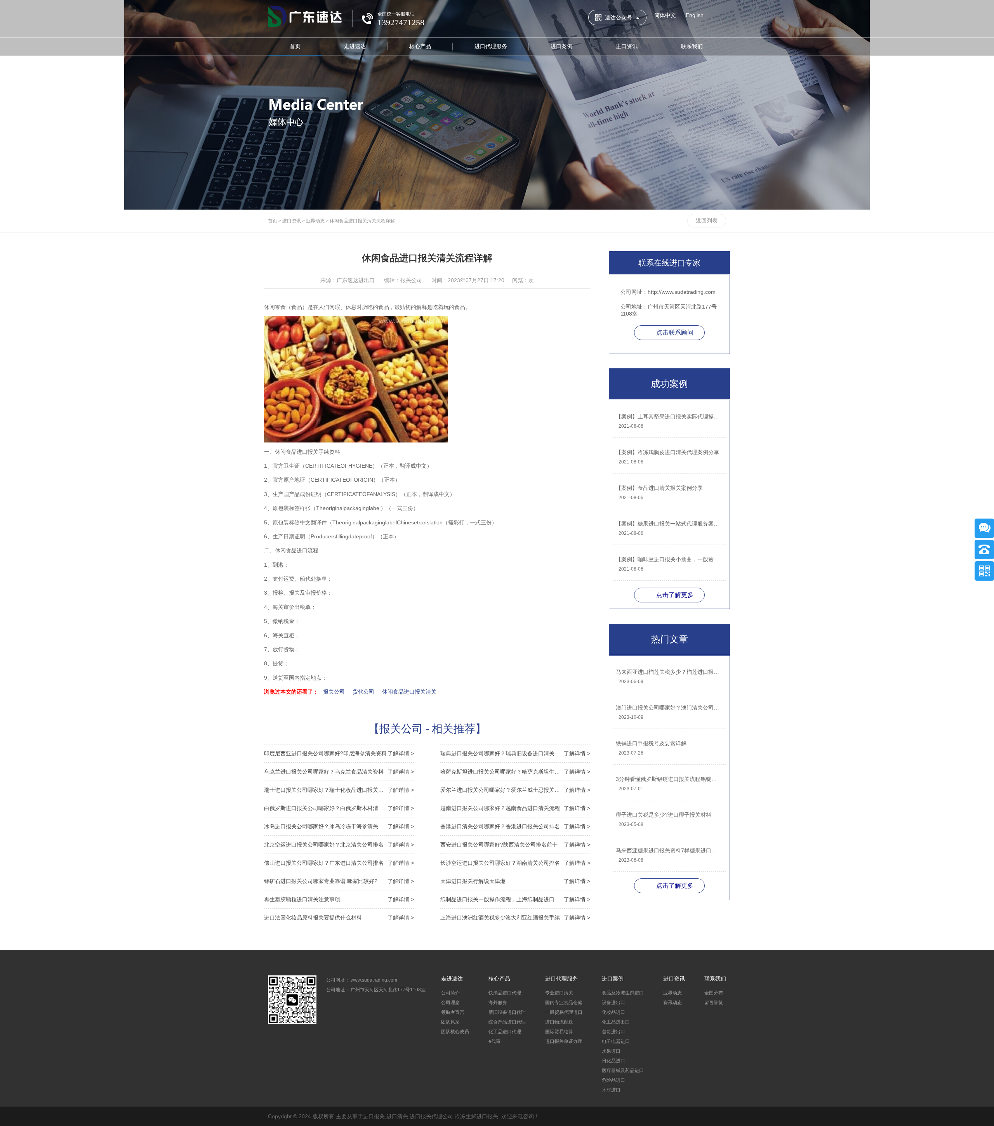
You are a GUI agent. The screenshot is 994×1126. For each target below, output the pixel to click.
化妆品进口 (613, 1012)
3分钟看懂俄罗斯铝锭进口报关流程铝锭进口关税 (669, 779)
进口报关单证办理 (563, 1041)
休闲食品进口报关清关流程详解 (362, 221)
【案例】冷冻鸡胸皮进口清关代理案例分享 (667, 452)
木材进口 (611, 1090)
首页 (295, 46)
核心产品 (420, 46)
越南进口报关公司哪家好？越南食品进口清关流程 (515, 808)
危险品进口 (613, 1080)
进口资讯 (627, 46)
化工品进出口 (616, 1022)
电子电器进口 (616, 1041)
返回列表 (707, 220)
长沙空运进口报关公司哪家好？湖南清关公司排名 (515, 863)
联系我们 (692, 46)
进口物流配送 (559, 1022)
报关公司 (334, 692)
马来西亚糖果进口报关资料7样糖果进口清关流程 (669, 850)
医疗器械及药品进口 (623, 1070)
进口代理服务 (490, 46)
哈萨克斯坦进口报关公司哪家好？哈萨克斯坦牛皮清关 (515, 772)
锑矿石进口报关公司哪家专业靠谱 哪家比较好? (339, 881)
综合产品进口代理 (507, 1022)
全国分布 (713, 993)
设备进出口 (613, 1002)
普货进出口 (613, 1031)
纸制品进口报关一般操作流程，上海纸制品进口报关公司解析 (515, 899)
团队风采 (450, 1022)
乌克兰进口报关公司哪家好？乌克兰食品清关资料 (339, 772)
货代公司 (363, 692)
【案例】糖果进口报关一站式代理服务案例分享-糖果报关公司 (669, 523)
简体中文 (665, 15)
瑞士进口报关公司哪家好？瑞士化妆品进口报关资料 (339, 790)
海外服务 (497, 1002)
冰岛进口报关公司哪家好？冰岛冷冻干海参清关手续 (339, 826)
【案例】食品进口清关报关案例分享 (659, 488)
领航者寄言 (452, 1012)
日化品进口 (613, 1061)
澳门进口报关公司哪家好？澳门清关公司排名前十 (669, 707)
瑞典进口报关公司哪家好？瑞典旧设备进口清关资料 (515, 753)
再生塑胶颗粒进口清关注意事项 (339, 899)
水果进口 (611, 1051)
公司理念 (450, 1002)
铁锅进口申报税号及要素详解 (651, 743)
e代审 (494, 1041)
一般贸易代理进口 (563, 1012)
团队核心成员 (455, 1031)
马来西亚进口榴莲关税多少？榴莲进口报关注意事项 (669, 672)
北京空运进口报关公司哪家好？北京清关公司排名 (339, 844)
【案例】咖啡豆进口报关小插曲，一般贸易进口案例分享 (669, 559)
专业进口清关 (559, 993)
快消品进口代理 (504, 993)
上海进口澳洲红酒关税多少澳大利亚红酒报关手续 (515, 917)
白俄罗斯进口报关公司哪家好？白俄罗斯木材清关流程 (339, 808)
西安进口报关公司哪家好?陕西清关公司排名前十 (515, 844)
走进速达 (355, 46)
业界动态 (315, 221)
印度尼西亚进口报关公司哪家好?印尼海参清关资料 (339, 753)
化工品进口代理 (504, 1031)
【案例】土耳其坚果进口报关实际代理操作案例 (669, 416)
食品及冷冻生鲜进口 (623, 993)
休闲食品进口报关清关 (409, 692)
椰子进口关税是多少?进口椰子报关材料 (663, 815)
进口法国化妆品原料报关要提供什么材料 (339, 917)
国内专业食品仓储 (563, 1002)
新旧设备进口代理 (507, 1012)
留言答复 (713, 1002)
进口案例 (561, 46)
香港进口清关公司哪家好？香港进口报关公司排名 (515, 826)
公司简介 (450, 993)
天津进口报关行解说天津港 (515, 881)
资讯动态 (672, 1002)
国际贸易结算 (559, 1031)
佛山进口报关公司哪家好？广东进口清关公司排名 (339, 863)
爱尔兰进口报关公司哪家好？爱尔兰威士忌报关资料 (515, 790)
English (695, 15)
